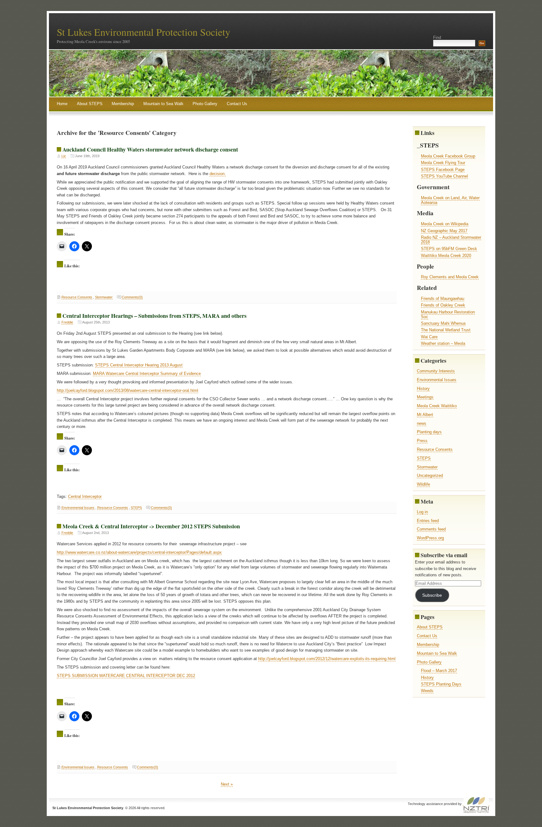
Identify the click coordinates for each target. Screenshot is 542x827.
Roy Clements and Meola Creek (450, 277)
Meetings (425, 397)
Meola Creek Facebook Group (448, 156)
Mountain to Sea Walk (163, 103)
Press (422, 440)
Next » (227, 784)
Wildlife (423, 484)
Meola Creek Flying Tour (443, 162)
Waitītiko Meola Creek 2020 (446, 255)
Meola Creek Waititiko (437, 405)
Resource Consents (76, 297)
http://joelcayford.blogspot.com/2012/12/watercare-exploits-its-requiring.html (327, 658)
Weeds (427, 690)
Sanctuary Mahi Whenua (443, 323)
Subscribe (432, 595)
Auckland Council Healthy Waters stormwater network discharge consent (150, 149)
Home (62, 103)
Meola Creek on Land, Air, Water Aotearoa (450, 200)
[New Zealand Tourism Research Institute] (476, 804)
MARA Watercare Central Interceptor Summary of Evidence (147, 373)
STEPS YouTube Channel (444, 176)
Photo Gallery (205, 103)
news (421, 423)
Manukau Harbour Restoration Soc (448, 314)
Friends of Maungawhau (442, 298)
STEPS (136, 508)
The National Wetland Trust (445, 330)
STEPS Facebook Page (443, 169)
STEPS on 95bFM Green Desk (449, 248)
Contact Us (237, 103)
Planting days (429, 432)
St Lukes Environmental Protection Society (143, 32)
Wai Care (429, 336)
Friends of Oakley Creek (443, 305)
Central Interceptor (85, 496)
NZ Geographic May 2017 (444, 230)
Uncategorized (430, 475)
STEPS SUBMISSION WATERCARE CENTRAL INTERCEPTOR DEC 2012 (126, 675)
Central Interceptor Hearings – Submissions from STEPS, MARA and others (154, 316)
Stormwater (104, 297)
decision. (218, 173)
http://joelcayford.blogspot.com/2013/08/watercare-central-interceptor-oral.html (127, 390)
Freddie (67, 322)
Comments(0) (132, 297)
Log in (422, 512)
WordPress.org (430, 538)
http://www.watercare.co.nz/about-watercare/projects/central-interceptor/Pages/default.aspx (139, 552)
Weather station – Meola (443, 343)
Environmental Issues (77, 508)
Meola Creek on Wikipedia (444, 223)
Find (437, 37)
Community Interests (436, 371)
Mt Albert (425, 414)
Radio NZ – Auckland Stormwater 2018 (451, 239)
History (423, 388)
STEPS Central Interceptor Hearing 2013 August (139, 365)
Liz (63, 156)
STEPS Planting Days (441, 684)
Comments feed (431, 529)
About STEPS (90, 103)
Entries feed (428, 520)
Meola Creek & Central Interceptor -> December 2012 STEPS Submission (151, 526)
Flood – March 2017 (439, 670)
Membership (123, 103)
